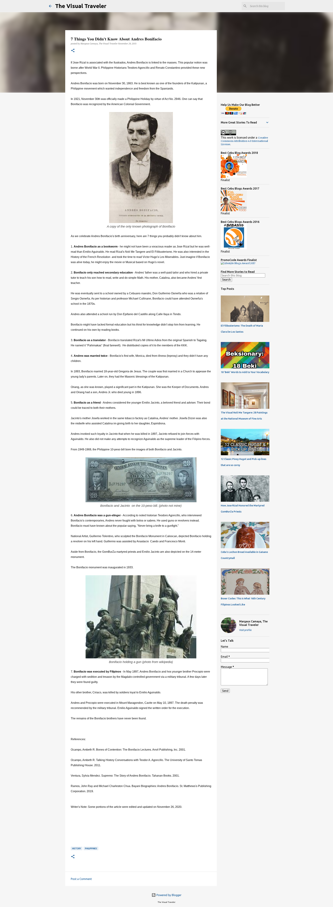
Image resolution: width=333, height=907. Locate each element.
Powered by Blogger (168, 895)
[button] (73, 50)
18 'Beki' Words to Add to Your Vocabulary (245, 372)
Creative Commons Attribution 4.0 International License (244, 141)
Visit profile (245, 630)
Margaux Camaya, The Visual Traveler (253, 623)
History (76, 848)
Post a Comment (81, 878)
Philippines (91, 848)
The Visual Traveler (80, 6)
